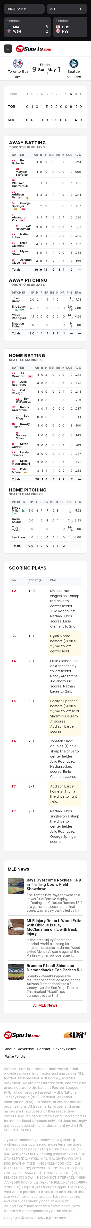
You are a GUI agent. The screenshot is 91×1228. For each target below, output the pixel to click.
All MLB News (45, 1005)
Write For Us (15, 1056)
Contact (43, 1049)
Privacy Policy (64, 1049)
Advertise (26, 1049)
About (10, 1049)
